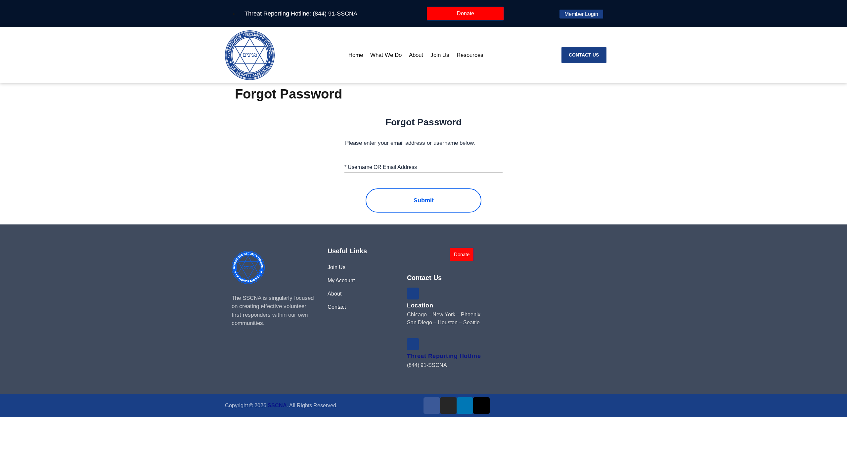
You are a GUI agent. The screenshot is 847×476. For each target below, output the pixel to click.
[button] (617, 55)
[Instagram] (448, 405)
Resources (470, 55)
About (416, 55)
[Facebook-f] (432, 405)
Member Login (581, 14)
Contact (337, 307)
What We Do (386, 55)
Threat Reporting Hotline (444, 356)
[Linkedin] (465, 405)
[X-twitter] (481, 405)
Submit (424, 200)
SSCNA (277, 405)
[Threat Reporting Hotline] (413, 344)
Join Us (439, 55)
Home (355, 55)
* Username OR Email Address (380, 167)
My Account (341, 280)
